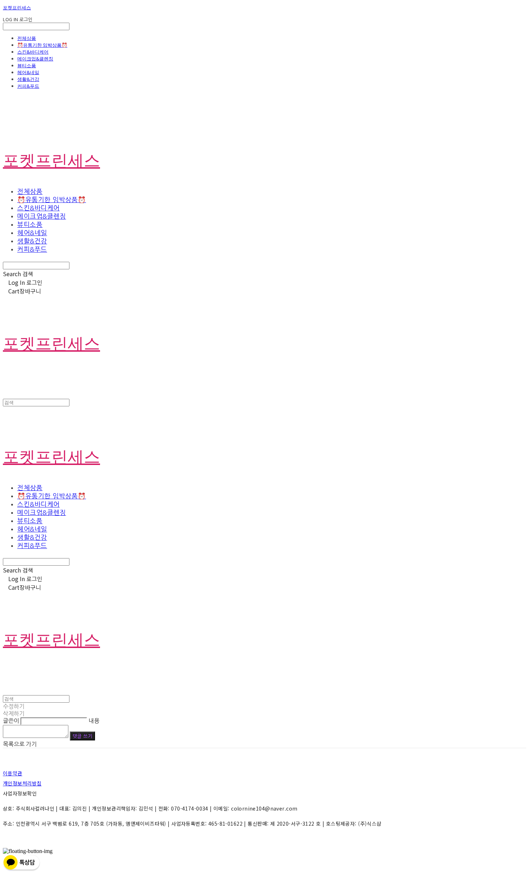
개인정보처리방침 (22, 783)
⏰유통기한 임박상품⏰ (42, 45)
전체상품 (26, 38)
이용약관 (12, 773)
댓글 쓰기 (82, 736)
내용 (94, 721)
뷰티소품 (26, 65)
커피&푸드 (28, 86)
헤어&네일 (28, 72)
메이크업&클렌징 (35, 58)
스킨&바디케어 (33, 52)
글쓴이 (11, 721)
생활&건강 (28, 79)
